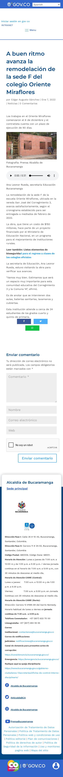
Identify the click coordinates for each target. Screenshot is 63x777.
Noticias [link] (12, 103)
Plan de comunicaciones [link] (42, 738)
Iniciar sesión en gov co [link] (15, 21)
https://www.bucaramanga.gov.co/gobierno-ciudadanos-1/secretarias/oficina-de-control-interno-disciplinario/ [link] (32, 673)
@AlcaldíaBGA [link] (18, 697)
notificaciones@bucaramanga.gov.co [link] (34, 641)
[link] (18, 6)
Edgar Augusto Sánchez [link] (25, 99)
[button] (54, 30)
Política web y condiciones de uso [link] (39, 735)
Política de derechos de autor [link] (24, 742)
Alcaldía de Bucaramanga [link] (24, 686)
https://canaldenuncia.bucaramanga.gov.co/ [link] (27, 655)
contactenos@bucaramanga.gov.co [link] (36, 632)
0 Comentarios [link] (28, 103)
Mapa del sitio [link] (39, 750)
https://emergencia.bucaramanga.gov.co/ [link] (38, 659)
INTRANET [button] (7, 25)
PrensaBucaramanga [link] (22, 721)
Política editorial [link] (16, 738)
